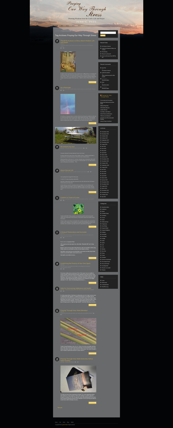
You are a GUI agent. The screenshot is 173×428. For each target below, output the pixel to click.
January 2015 (105, 179)
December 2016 (105, 142)
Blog (59, 30)
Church (72, 289)
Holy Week (78, 313)
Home (56, 30)
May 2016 (104, 150)
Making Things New (104, 105)
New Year (104, 251)
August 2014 (104, 186)
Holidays (76, 45)
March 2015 (104, 177)
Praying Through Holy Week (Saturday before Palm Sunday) (76, 359)
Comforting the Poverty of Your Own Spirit (75, 263)
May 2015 (104, 173)
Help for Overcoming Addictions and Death (75, 288)
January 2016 (105, 156)
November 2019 (105, 133)
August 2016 (104, 144)
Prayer (79, 45)
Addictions (67, 289)
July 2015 (104, 169)
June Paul (62, 89)
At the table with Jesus (105, 107)
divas (103, 82)
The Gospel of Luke (106, 261)
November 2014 (105, 184)
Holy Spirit (67, 89)
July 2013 (104, 196)
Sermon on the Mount (85, 266)
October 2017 (105, 138)
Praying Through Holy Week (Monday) (74, 310)
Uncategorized (89, 45)
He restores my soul (67, 147)
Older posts (59, 407)
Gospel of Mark (105, 228)
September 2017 (105, 140)
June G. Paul (64, 424)
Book (64, 422)
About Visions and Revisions (106, 113)
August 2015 (104, 167)
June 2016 (104, 148)
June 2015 (104, 171)
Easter (61, 313)
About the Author (64, 234)
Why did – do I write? (106, 267)
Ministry (76, 199)
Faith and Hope (68, 148)
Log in (103, 280)
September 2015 (105, 165)
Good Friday (104, 226)
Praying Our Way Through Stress (106, 96)
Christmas (62, 45)
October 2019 (105, 135)
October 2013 (105, 194)
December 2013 (105, 190)
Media (72, 422)
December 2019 (105, 131)
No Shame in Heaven (106, 46)
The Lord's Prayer (105, 263)
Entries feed (104, 282)
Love (78, 148)
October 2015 (105, 163)
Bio (60, 422)
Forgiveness (70, 266)
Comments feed (105, 284)
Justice (103, 242)
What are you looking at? (105, 115)
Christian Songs (75, 234)
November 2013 (105, 192)
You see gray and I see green (106, 100)
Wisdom (62, 46)
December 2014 (105, 182)
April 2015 (104, 175)
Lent (81, 313)
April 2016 (104, 152)
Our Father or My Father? (105, 111)
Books (70, 234)
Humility (72, 89)
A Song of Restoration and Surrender (73, 232)
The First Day (104, 51)
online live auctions (106, 72)
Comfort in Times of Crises (69, 197)
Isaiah (103, 240)
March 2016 (104, 154)
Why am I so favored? (106, 53)
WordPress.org (105, 286)
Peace (75, 89)
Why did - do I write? (89, 199)
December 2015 (105, 158)
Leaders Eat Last (103, 109)
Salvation (84, 45)
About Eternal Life (66, 170)
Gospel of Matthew (69, 45)
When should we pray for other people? (108, 76)
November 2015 (105, 161)
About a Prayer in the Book (106, 121)
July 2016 (104, 146)
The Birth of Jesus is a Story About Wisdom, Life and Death (77, 41)
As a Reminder (65, 87)
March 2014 (104, 188)
